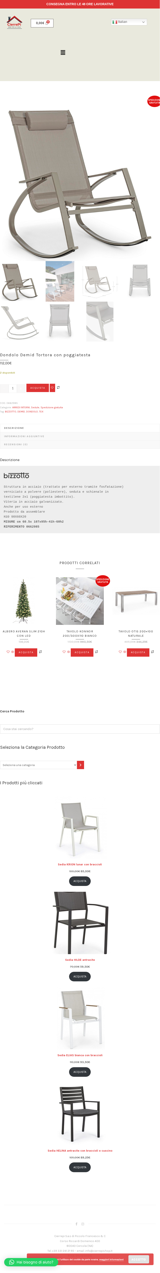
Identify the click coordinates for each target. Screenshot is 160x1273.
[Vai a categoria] (80, 765)
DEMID (21, 411)
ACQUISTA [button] (26, 652)
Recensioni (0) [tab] (16, 444)
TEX (41, 411)
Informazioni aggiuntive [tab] (24, 436)
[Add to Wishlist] (52, 388)
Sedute (35, 407)
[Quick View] (13, 652)
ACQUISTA (37, 387)
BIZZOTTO (10, 411)
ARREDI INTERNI (21, 407)
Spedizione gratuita (52, 407)
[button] (63, 52)
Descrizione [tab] (14, 428)
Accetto (138, 1259)
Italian (122, 21)
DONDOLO (32, 411)
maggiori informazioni (111, 1259)
